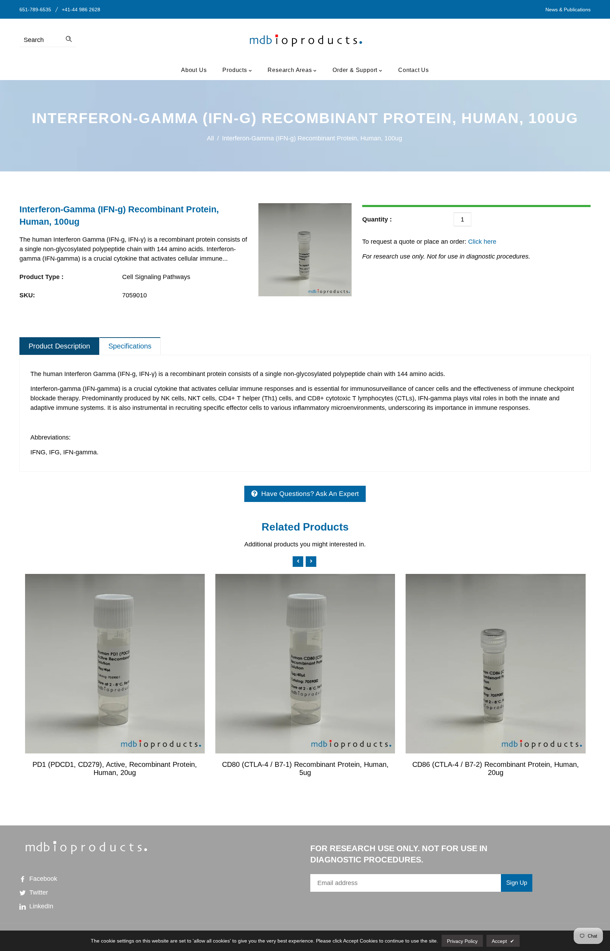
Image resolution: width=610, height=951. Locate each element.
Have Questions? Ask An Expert (310, 493)
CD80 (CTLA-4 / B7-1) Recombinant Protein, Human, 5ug (305, 768)
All (210, 138)
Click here (481, 241)
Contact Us (413, 70)
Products (235, 70)
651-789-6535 (35, 9)
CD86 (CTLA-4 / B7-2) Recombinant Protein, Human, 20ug (495, 768)
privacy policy (462, 941)
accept (503, 941)
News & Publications (568, 9)
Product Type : (41, 276)
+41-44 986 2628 (81, 9)
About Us (194, 70)
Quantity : (377, 219)
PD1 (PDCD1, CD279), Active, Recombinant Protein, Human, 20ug (114, 768)
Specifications (129, 346)
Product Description (59, 346)
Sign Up (516, 882)
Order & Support (356, 70)
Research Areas (290, 70)
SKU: (27, 295)
